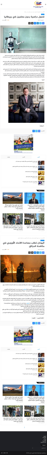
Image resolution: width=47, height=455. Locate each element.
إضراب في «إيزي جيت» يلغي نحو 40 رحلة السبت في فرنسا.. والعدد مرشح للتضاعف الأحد (14, 206)
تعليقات (8, 157)
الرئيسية (42, 11)
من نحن (45, 438)
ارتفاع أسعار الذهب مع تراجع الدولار (31, 171)
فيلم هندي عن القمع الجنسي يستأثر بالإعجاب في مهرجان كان (26, 161)
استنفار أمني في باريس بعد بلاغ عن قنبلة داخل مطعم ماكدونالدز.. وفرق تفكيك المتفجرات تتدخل (35, 227)
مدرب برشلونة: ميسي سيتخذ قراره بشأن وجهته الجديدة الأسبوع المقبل (24, 166)
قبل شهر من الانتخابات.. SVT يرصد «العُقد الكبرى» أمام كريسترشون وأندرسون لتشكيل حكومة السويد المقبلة (35, 207)
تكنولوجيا (38, 11)
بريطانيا (41, 125)
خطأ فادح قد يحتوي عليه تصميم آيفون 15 (30, 181)
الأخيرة (23, 157)
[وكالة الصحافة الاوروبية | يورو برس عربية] (37, 4)
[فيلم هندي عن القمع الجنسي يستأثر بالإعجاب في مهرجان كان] (41, 163)
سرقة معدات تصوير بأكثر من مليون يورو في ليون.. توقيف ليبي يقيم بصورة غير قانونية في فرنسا (13, 227)
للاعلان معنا (44, 440)
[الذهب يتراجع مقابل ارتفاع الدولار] (41, 178)
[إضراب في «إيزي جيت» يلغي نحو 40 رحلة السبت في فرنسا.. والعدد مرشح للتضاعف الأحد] (13, 198)
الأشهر (38, 157)
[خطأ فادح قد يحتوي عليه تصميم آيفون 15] (41, 183)
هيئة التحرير (44, 437)
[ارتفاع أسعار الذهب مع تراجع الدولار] (41, 173)
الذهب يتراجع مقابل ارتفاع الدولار (31, 176)
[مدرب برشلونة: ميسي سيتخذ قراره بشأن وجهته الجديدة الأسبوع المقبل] (41, 168)
